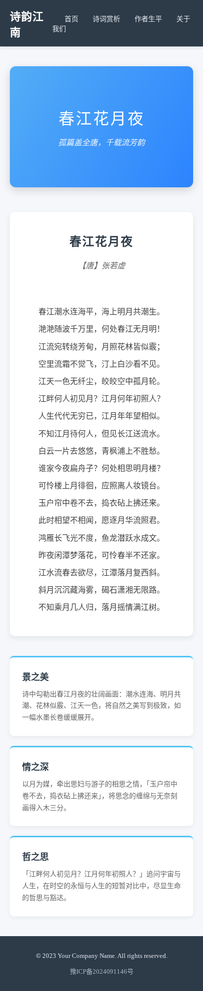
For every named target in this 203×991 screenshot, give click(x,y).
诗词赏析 (106, 19)
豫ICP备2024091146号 (102, 971)
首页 (71, 19)
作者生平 (148, 19)
